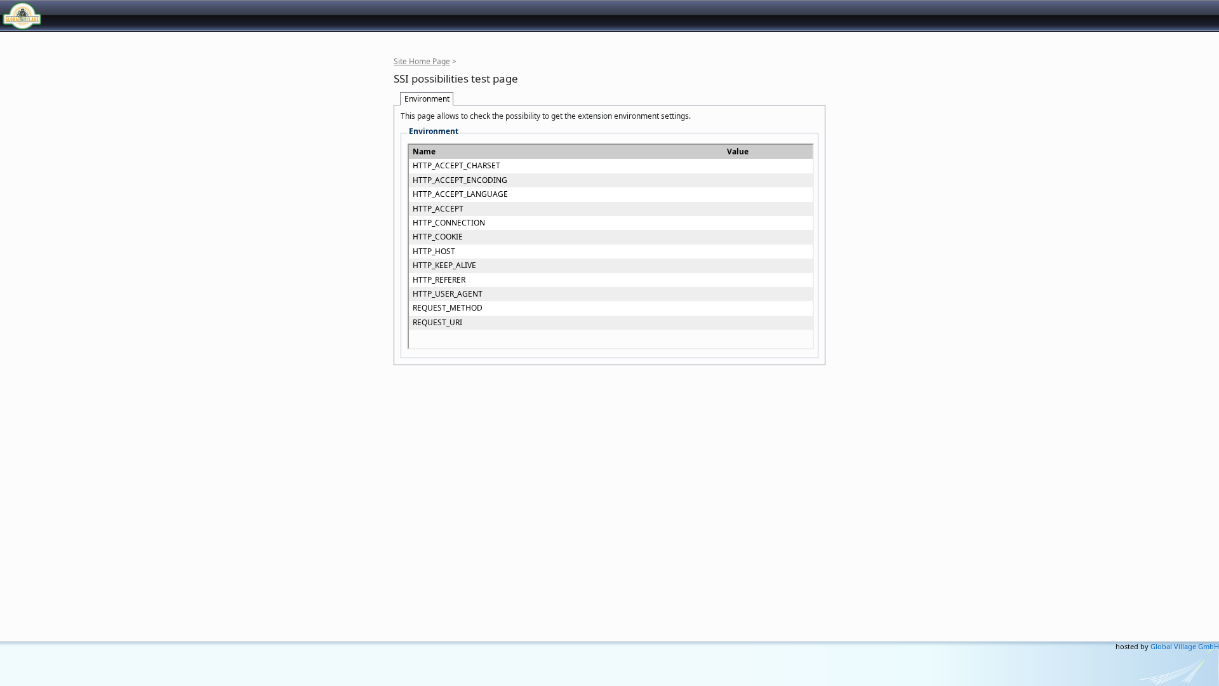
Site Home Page (422, 61)
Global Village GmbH (66, 15)
